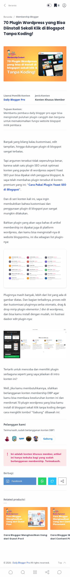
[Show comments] (59, 572)
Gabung (47, 438)
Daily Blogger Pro (14, 99)
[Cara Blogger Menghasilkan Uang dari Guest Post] (26, 518)
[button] (10, 5)
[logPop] (64, 5)
